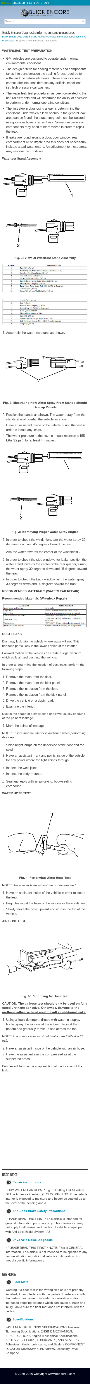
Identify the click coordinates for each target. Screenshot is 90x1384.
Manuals (6, 2)
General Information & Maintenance (66, 36)
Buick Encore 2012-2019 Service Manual (23, 36)
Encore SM (33, 2)
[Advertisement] (45, 1121)
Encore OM (19, 2)
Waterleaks (8, 40)
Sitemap (45, 2)
